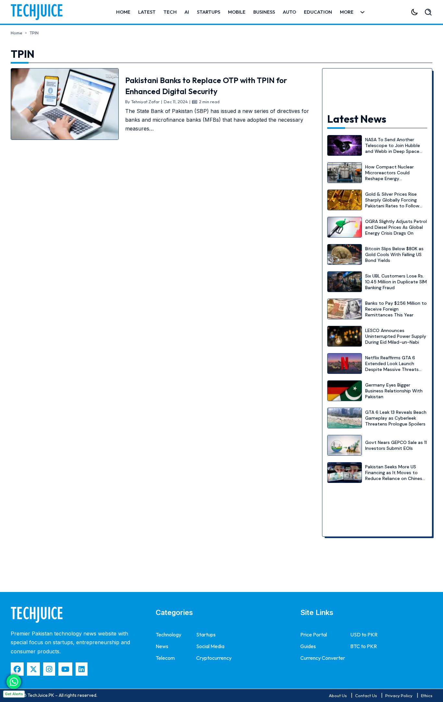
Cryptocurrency (214, 658)
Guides (308, 646)
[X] (33, 669)
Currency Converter (322, 658)
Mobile (236, 12)
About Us (338, 695)
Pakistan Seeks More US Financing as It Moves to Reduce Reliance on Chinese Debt (395, 475)
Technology (168, 634)
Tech (170, 12)
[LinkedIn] (82, 669)
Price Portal (313, 634)
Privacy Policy (399, 695)
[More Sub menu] (362, 12)
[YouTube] (65, 669)
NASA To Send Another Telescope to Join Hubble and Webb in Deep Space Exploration (392, 148)
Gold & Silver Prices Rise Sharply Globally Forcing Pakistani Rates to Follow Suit (392, 203)
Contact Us (366, 695)
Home (123, 12)
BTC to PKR (363, 646)
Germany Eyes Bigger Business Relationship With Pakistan (394, 391)
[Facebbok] (17, 669)
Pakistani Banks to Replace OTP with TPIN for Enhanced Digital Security (206, 85)
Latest (147, 12)
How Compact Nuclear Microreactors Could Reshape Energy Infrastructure (389, 176)
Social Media (210, 646)
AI (187, 12)
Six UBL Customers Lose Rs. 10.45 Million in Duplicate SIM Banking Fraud (396, 281)
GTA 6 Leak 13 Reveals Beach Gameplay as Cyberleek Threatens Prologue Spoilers (395, 418)
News (162, 646)
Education (318, 12)
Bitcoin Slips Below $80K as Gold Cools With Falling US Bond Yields (394, 254)
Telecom (165, 658)
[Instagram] (49, 669)
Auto (289, 12)
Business (264, 12)
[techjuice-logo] (40, 12)
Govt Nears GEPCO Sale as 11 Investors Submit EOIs (396, 445)
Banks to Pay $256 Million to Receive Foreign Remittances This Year (396, 309)
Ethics (426, 695)
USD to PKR (363, 634)
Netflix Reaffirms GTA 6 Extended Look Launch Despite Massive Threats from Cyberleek (392, 366)
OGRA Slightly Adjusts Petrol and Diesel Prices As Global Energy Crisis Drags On (396, 227)
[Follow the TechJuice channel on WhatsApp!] (13, 681)
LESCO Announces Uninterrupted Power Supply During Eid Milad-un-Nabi (395, 336)
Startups (208, 12)
